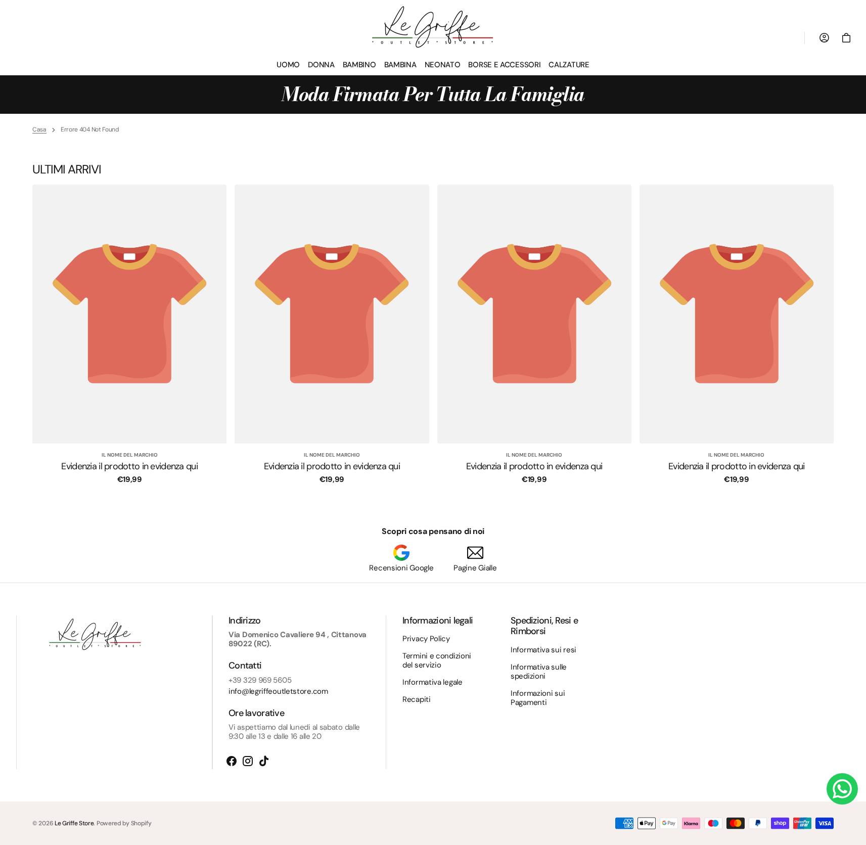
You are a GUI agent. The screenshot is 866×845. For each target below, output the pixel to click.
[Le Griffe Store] (433, 27)
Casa (39, 129)
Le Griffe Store (74, 823)
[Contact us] (842, 789)
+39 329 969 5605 (260, 680)
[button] (846, 38)
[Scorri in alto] (854, 833)
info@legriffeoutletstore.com (278, 691)
